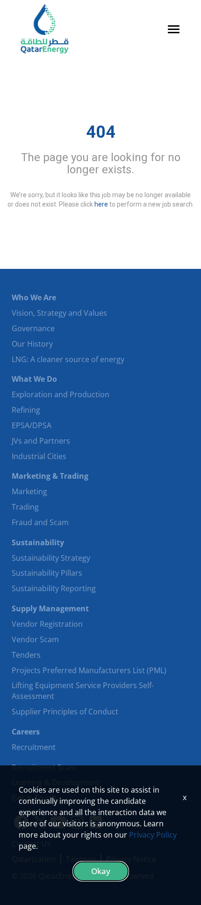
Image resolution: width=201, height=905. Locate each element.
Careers (26, 732)
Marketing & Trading (50, 476)
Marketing (29, 491)
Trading (25, 507)
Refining (26, 410)
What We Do (34, 379)
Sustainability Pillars (47, 573)
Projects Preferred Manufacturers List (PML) (89, 670)
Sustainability (38, 542)
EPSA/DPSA (31, 425)
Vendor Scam (35, 639)
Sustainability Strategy (51, 558)
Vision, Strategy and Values (59, 313)
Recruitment (34, 747)
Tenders (26, 655)
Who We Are (34, 297)
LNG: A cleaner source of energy (68, 359)
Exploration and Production (60, 394)
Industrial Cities (39, 456)
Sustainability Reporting (54, 588)
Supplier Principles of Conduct (65, 711)
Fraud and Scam (40, 522)
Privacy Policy (153, 835)
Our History (32, 344)
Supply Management (50, 608)
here (101, 204)
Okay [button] (100, 871)
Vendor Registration (47, 624)
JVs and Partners (41, 441)
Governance (33, 328)
